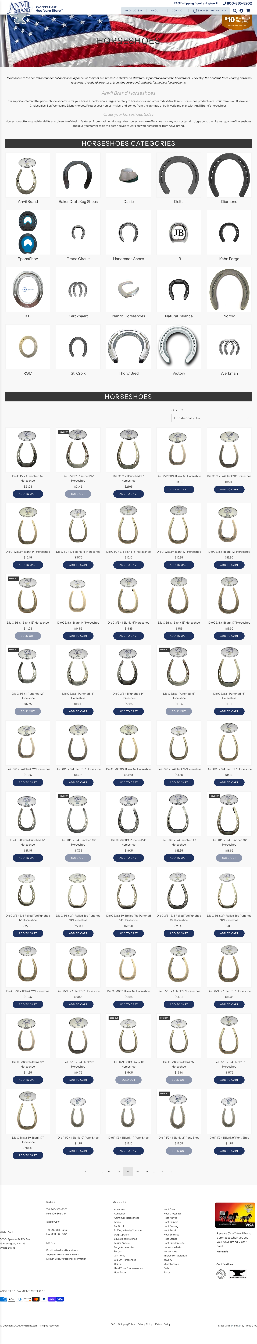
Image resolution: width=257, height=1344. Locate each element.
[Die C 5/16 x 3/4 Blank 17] (27, 1111)
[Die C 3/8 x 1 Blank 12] (229, 525)
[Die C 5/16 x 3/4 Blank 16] (229, 1035)
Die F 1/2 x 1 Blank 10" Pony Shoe (78, 1137)
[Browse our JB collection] (178, 232)
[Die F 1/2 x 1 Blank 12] (178, 1111)
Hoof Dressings (172, 1213)
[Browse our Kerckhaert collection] (78, 289)
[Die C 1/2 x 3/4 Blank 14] (27, 525)
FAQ (113, 1324)
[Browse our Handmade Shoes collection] (128, 232)
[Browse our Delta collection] (178, 175)
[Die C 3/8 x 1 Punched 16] (229, 667)
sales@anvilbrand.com (66, 1250)
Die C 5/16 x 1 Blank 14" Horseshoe (128, 991)
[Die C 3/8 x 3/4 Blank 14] (128, 743)
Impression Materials (175, 1255)
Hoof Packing (171, 1226)
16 (137, 1171)
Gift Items (119, 1255)
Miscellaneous (171, 1264)
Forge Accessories (124, 1247)
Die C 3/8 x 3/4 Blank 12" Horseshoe (27, 769)
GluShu (118, 1264)
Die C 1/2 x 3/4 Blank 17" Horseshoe (179, 551)
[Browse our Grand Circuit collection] (78, 232)
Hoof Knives (170, 1217)
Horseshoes (170, 1251)
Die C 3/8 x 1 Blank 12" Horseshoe (229, 551)
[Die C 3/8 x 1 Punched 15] (178, 667)
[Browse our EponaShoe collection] (27, 232)
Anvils (117, 1222)
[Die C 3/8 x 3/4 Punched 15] (178, 813)
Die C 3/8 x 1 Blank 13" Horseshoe (28, 622)
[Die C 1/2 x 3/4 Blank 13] (229, 450)
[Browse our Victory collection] (178, 346)
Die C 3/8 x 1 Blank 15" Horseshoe (128, 622)
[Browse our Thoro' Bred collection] (128, 346)
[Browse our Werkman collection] (229, 346)
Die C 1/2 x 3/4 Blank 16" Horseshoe (128, 551)
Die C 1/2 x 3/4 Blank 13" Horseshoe (229, 476)
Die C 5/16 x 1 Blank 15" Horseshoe (179, 991)
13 (109, 1171)
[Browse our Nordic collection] (229, 289)
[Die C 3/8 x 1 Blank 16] (178, 596)
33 (161, 1171)
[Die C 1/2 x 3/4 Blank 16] (128, 525)
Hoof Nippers (171, 1222)
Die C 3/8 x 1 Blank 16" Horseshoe (179, 622)
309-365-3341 (59, 1213)
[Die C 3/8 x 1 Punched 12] (27, 667)
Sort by (177, 410)
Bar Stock (119, 1226)
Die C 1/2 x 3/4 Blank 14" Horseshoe (28, 551)
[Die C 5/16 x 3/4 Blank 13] (78, 1035)
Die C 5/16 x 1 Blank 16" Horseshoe (229, 991)
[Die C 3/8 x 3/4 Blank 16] (229, 743)
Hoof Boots (120, 1272)
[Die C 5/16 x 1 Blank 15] (178, 965)
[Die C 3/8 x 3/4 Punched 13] (78, 813)
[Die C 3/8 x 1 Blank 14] (78, 596)
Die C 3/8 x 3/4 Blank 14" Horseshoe (128, 769)
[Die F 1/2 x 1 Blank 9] (229, 1111)
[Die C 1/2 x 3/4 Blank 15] (78, 525)
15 (128, 1171)
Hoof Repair (170, 1230)
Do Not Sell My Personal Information (66, 1258)
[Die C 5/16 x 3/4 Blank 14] (128, 1035)
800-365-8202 (239, 3)
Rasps (167, 1272)
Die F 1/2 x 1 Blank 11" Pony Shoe (128, 1137)
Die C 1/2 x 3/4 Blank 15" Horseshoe (78, 551)
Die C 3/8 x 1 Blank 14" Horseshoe (78, 622)
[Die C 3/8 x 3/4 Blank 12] (27, 743)
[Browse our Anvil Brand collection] (27, 175)
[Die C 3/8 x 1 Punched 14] (128, 667)
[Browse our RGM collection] (27, 346)
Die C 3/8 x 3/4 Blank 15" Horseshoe (178, 769)
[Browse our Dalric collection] (128, 175)
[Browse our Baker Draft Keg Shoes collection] (78, 175)
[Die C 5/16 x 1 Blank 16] (229, 965)
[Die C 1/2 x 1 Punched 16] (128, 450)
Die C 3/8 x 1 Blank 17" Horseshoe (229, 622)
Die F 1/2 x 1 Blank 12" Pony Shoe (179, 1137)
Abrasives (119, 1209)
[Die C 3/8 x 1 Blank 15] (128, 596)
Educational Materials (125, 1238)
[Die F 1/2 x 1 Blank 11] (128, 1111)
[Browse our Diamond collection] (229, 175)
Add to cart (28, 493)
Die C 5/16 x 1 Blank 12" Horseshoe (27, 991)
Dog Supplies (121, 1234)
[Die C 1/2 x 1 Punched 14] (27, 450)
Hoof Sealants (171, 1234)
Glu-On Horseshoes (125, 1259)
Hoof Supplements (174, 1243)
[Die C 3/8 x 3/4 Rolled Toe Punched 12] (27, 889)
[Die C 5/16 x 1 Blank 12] (27, 965)
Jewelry (168, 1259)
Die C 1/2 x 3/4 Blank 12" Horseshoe (179, 476)
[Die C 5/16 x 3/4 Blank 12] (27, 1035)
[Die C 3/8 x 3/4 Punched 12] (27, 813)
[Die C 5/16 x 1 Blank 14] (128, 965)
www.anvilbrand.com (68, 1254)
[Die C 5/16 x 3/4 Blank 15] (178, 1035)
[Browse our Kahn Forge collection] (229, 232)
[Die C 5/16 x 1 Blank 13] (78, 965)
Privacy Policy (145, 1324)
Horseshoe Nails (172, 1247)
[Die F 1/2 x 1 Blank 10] (78, 1111)
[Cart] (248, 11)
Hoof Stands (170, 1238)
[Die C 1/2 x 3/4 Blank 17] (178, 525)
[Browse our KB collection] (27, 289)
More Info (222, 1251)
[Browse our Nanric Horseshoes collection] (128, 289)
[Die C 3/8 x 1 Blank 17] (229, 596)
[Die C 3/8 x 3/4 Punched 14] (128, 813)
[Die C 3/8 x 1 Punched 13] (78, 667)
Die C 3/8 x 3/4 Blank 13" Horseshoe (78, 769)
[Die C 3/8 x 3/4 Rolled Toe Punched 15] (178, 889)
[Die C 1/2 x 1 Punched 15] (78, 450)
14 (118, 1171)
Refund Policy (162, 1324)
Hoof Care (169, 1209)
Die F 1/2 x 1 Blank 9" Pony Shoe (229, 1137)
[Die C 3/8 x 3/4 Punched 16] (229, 813)
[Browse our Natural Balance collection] (178, 289)
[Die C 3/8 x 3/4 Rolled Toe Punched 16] (229, 889)
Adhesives (120, 1213)
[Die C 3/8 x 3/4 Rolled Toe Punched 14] (128, 889)
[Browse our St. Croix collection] (78, 346)
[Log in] (241, 10)
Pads (166, 1268)
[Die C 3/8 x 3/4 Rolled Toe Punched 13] (78, 889)
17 (147, 1171)
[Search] (235, 10)
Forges (118, 1251)
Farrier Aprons (122, 1243)
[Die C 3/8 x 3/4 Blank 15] (178, 743)
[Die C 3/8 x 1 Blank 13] (27, 596)
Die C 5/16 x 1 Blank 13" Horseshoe (78, 991)
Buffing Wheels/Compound (129, 1230)
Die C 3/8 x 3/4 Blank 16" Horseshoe (229, 769)
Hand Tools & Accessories (128, 1268)
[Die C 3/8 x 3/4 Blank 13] (78, 743)
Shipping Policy (126, 1324)
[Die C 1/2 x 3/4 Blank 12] (178, 450)
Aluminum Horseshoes (126, 1217)
